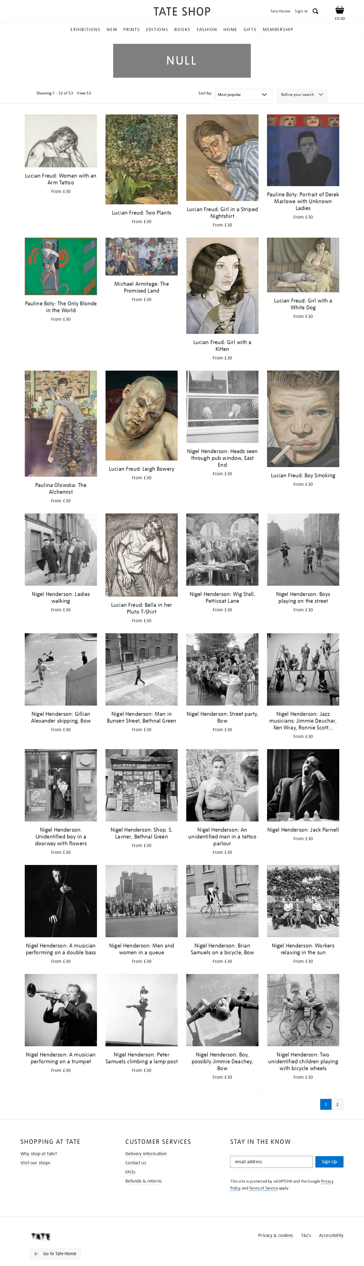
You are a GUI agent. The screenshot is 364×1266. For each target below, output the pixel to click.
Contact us (135, 1163)
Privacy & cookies (275, 1235)
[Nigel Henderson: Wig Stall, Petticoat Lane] (222, 550)
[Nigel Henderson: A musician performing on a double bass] (61, 902)
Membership (278, 29)
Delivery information (146, 1154)
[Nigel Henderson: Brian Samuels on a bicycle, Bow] (222, 902)
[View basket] (340, 11)
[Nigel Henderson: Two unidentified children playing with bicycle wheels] (303, 1011)
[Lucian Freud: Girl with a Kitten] (222, 287)
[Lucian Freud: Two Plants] (142, 160)
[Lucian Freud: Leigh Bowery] (142, 417)
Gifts (250, 29)
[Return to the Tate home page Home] (182, 12)
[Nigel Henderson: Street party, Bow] (222, 670)
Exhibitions (85, 29)
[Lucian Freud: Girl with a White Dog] (303, 266)
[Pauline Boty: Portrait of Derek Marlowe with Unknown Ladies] (303, 151)
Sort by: (205, 93)
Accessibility (331, 1235)
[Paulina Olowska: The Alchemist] (61, 425)
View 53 (84, 93)
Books (182, 29)
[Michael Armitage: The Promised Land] (142, 258)
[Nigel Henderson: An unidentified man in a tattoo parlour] (222, 786)
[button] (315, 12)
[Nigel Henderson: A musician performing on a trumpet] (61, 1011)
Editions (157, 29)
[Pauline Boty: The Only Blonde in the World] (61, 267)
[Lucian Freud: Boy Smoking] (303, 420)
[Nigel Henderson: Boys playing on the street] (303, 550)
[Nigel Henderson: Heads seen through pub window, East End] (222, 408)
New (112, 29)
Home (230, 29)
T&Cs (306, 1235)
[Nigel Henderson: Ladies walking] (61, 550)
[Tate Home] (65, 1237)
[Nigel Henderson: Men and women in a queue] (142, 902)
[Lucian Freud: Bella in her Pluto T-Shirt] (142, 556)
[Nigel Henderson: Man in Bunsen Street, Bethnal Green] (142, 670)
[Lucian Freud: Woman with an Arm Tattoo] (61, 141)
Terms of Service (263, 1188)
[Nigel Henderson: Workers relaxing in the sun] (303, 902)
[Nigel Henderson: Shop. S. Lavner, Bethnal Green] (142, 786)
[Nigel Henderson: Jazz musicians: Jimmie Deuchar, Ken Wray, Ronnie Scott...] (303, 670)
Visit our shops (35, 1163)
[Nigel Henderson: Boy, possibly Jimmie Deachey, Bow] (222, 1011)
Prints (131, 29)
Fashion (207, 29)
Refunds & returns (143, 1181)
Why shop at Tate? (38, 1154)
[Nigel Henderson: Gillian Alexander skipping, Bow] (61, 670)
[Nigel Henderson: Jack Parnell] (303, 786)
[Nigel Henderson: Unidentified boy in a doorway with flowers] (61, 786)
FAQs (130, 1172)
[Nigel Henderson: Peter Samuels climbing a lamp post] (142, 1011)
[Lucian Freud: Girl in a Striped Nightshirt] (222, 158)
